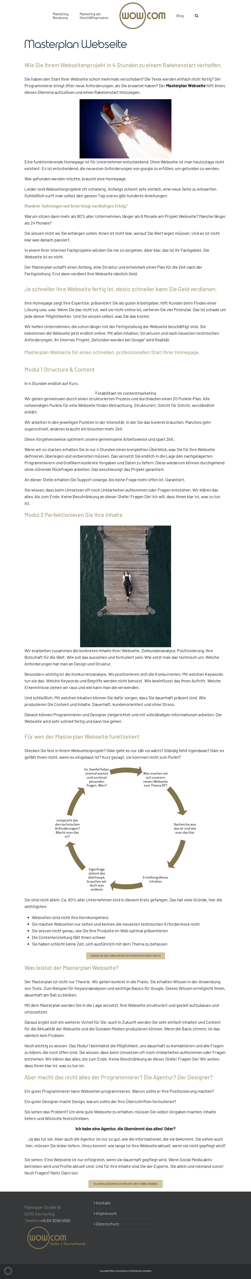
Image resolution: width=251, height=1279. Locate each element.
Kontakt (103, 1202)
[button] (196, 15)
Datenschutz (107, 1223)
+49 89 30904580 (55, 1220)
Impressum (106, 1213)
